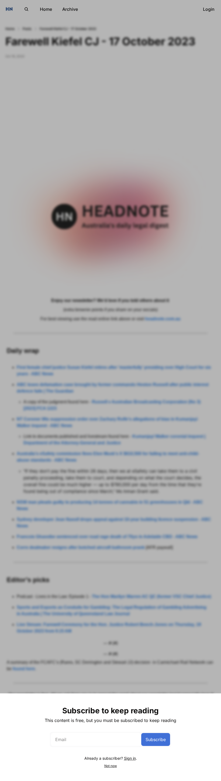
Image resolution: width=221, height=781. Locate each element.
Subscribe (156, 739)
